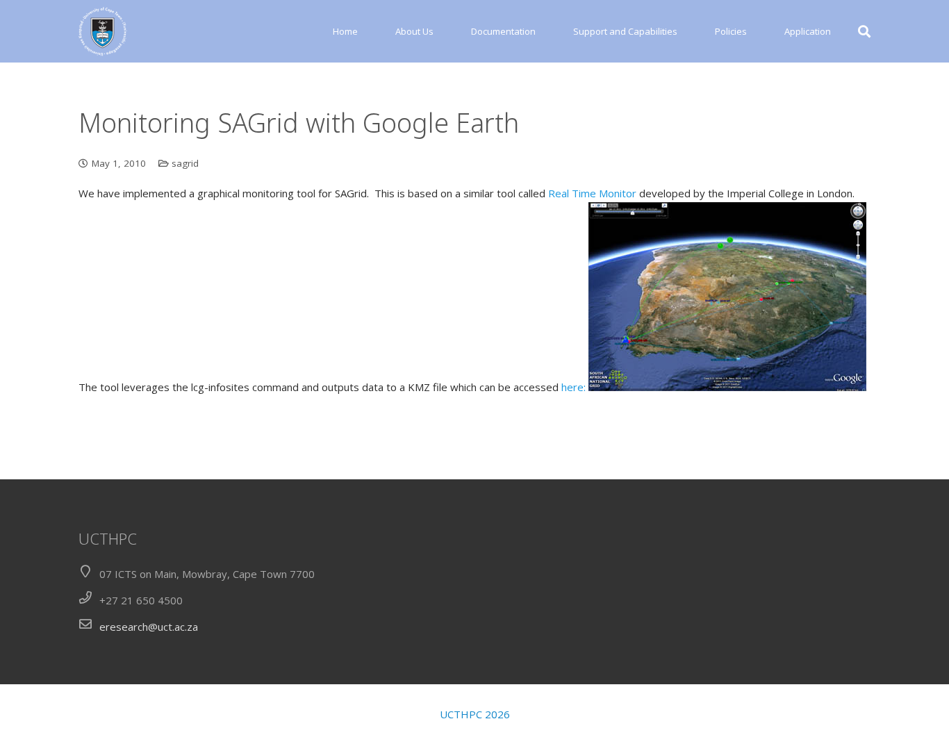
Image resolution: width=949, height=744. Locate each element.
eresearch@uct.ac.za (148, 627)
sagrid (185, 163)
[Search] (864, 31)
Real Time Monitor (592, 193)
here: (573, 387)
